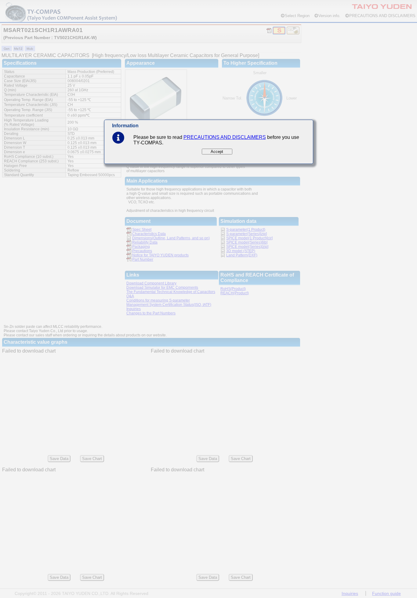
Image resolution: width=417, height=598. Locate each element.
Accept (217, 151)
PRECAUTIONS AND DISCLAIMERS (224, 137)
